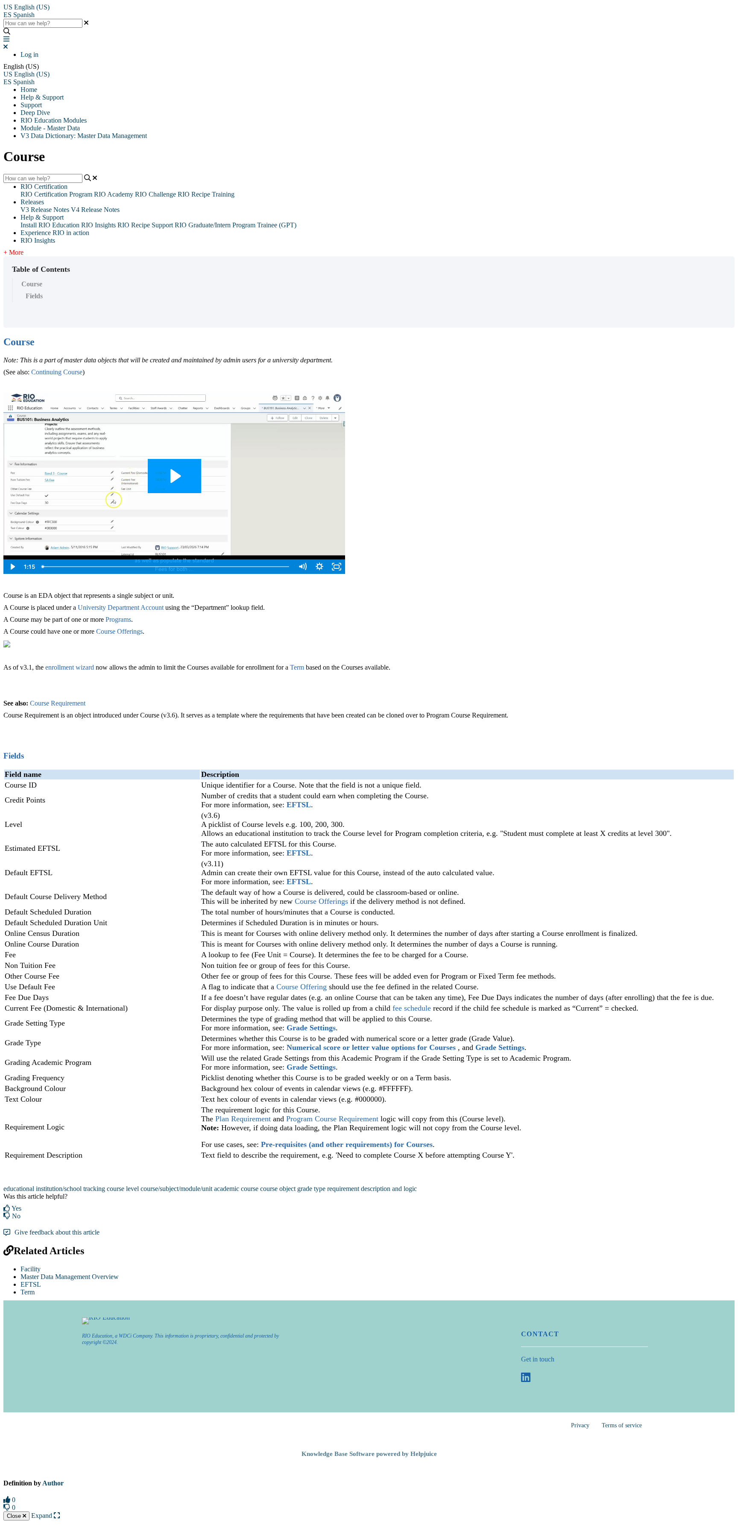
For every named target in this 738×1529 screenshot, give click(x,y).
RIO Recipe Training (206, 194)
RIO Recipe (133, 225)
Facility (30, 1269)
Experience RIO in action (54, 232)
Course (31, 284)
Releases (32, 202)
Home (28, 89)
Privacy (580, 1425)
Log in (29, 54)
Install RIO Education (49, 225)
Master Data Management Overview (69, 1276)
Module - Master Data (50, 128)
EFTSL (30, 1284)
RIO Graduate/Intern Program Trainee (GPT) (235, 225)
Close (15, 1516)
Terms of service (622, 1425)
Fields (34, 296)
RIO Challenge (155, 194)
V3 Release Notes (44, 209)
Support (31, 105)
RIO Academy (113, 194)
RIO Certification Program (56, 194)
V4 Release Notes (95, 209)
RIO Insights (98, 225)
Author (53, 1483)
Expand (42, 1515)
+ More (13, 252)
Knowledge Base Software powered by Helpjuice (369, 1453)
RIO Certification (43, 186)
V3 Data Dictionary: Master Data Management (83, 135)
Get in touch (537, 1359)
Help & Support (42, 97)
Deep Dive (35, 112)
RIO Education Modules (53, 120)
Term (27, 1292)
